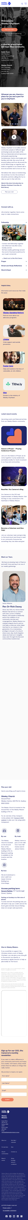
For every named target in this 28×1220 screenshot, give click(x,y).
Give (5, 393)
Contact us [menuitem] (14, 1151)
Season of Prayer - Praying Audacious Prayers (11, 450)
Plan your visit (9, 29)
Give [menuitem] (12, 1147)
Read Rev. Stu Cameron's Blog (12, 489)
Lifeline (6, 339)
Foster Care (8, 366)
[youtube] (14, 1216)
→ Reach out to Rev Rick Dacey (12, 258)
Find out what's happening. (13, 33)
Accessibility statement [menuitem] (9, 1210)
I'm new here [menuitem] (5, 1147)
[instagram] (21, 1216)
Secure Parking (6, 891)
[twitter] (10, 1216)
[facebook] (6, 1216)
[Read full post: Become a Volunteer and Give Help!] (14, 515)
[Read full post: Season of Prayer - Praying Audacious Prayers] (14, 435)
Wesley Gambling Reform (13, 313)
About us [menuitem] (4, 1140)
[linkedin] (18, 1216)
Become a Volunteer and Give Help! (12, 529)
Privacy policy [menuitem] (7, 1208)
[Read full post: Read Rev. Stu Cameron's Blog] (14, 476)
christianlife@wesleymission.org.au (10, 1132)
